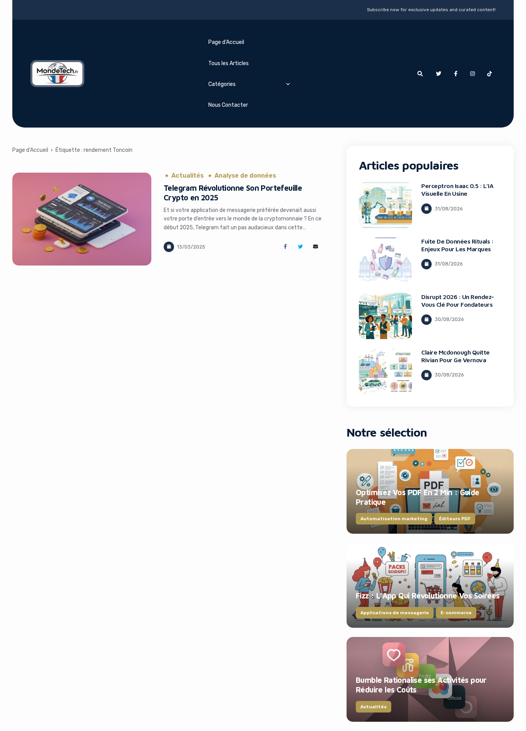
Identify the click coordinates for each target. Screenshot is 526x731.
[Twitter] (438, 73)
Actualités (187, 176)
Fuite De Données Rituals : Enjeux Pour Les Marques (457, 245)
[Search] (420, 73)
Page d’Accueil (226, 42)
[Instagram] (472, 73)
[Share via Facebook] (285, 246)
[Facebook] (455, 73)
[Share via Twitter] (300, 246)
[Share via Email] (315, 246)
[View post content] (82, 219)
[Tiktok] (489, 73)
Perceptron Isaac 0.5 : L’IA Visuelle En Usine (457, 189)
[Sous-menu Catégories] (288, 83)
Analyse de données (245, 176)
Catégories (222, 84)
